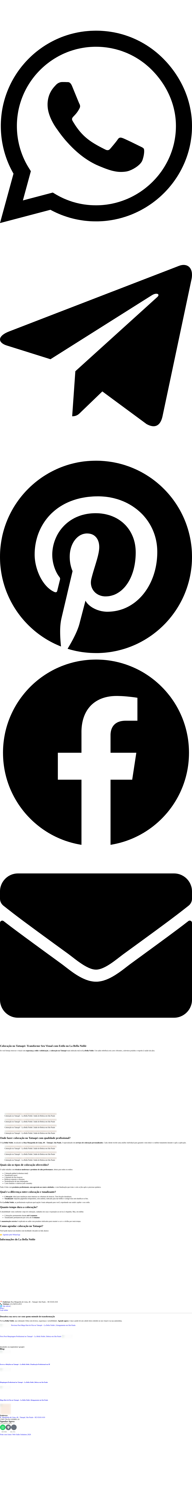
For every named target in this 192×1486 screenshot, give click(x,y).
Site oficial (6, 1306)
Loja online (4, 1310)
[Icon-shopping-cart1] (14, 1427)
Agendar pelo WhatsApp (11, 1235)
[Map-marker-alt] (8, 1427)
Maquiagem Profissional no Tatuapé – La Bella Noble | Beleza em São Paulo (24, 1382)
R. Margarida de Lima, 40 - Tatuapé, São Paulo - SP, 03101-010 (22, 1417)
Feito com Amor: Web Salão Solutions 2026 (15, 1434)
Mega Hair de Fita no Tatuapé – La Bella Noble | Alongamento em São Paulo (24, 1400)
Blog (1, 1308)
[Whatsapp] (3, 1427)
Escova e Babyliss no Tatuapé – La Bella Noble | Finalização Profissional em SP (25, 1364)
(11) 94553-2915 (6, 1423)
